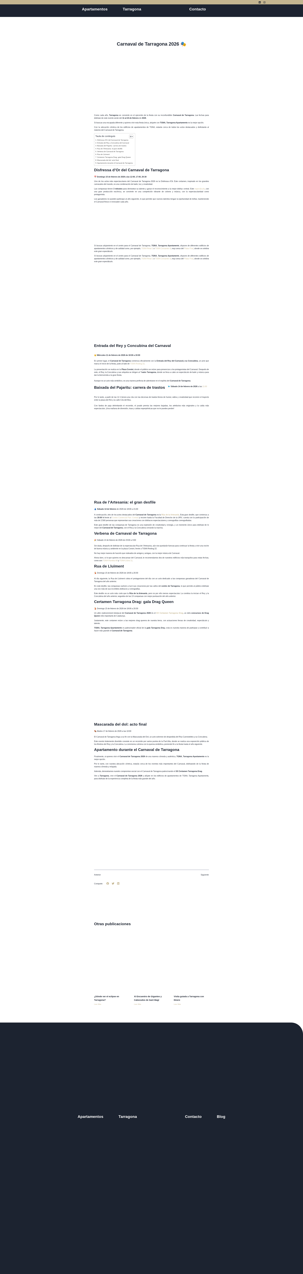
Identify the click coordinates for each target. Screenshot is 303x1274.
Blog (221, 1116)
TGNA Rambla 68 (110, 561)
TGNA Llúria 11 (126, 561)
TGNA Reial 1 (147, 248)
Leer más (97, 1004)
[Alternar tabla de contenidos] (130, 137)
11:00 (204, 386)
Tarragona (132, 9)
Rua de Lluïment (103, 154)
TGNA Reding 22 (137, 364)
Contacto (197, 9)
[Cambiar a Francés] (280, 2)
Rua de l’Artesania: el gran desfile (109, 149)
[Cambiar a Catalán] (271, 2)
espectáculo (200, 189)
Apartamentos (95, 9)
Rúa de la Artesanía (170, 515)
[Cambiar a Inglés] (275, 2)
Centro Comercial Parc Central (125, 518)
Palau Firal (188, 248)
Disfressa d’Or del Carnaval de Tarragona (112, 140)
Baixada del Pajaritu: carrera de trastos (111, 146)
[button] (107, 883)
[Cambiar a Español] (284, 2)
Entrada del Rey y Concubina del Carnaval (113, 143)
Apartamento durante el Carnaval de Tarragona (115, 163)
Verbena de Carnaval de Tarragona (110, 151)
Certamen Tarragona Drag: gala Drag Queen (114, 157)
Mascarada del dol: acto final (108, 160)
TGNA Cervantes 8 (163, 248)
